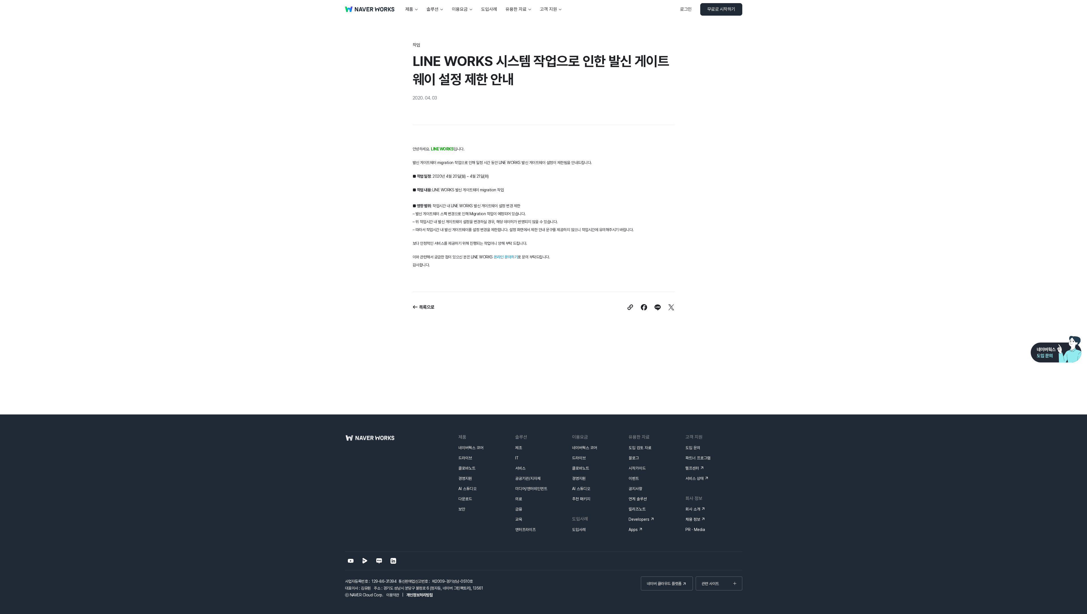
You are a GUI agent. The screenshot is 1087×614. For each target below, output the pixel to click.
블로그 (634, 458)
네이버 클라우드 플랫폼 (664, 583)
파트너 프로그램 (697, 458)
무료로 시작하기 (721, 9)
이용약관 (392, 595)
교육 (518, 519)
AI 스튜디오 (467, 488)
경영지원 (465, 478)
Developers (639, 519)
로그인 (686, 9)
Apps (633, 529)
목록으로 (427, 307)
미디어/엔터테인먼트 (531, 488)
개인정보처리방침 (419, 595)
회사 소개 (692, 509)
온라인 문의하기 (505, 257)
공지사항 (635, 488)
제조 (518, 447)
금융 (518, 509)
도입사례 (579, 529)
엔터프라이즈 (525, 529)
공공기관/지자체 (528, 478)
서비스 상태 (694, 478)
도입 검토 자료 (640, 447)
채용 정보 (692, 519)
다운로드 (465, 499)
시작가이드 (637, 468)
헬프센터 (692, 468)
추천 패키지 (581, 499)
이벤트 (634, 478)
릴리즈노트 (637, 509)
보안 (461, 509)
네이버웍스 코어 (470, 447)
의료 (518, 499)
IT (517, 458)
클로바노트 (466, 468)
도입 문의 (692, 447)
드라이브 (465, 458)
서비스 (520, 468)
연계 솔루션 (638, 499)
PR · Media (695, 529)
